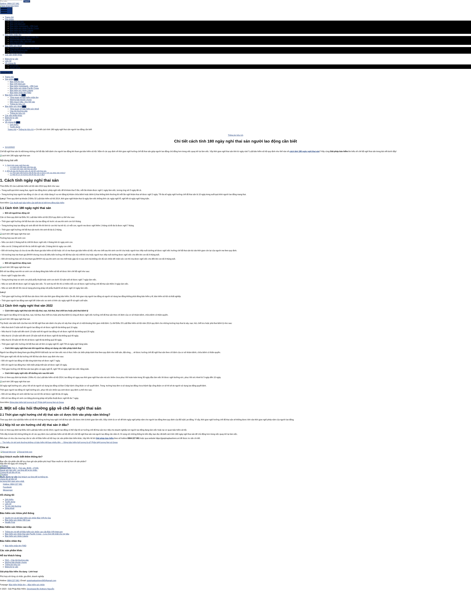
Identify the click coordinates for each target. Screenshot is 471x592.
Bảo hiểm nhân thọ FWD (20, 33)
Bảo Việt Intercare (17, 24)
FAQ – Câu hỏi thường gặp (17, 560)
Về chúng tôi (10, 63)
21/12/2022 (10, 147)
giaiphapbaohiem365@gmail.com (41, 581)
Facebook (7, 487)
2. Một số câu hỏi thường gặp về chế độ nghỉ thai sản (26, 171)
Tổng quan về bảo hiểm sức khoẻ (24, 48)
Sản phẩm (9, 19)
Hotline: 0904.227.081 (9, 4)
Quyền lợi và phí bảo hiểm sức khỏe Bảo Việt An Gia (28, 518)
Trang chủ (9, 17)
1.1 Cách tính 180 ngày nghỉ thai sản (23, 167)
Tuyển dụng (15, 68)
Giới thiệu (14, 65)
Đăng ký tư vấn (11, 59)
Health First (10, 522)
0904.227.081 (13, 581)
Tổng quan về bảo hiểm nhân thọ (24, 37)
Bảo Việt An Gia (17, 22)
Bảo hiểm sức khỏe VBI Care (17, 520)
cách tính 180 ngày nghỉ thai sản (304, 151)
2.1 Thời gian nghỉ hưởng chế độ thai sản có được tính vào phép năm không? (37, 173)
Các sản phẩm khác (13, 55)
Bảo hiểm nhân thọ (13, 35)
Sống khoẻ (9, 508)
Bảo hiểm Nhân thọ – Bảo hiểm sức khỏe (27, 585)
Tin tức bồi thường (13, 506)
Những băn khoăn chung (21, 39)
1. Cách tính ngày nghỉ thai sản (17, 165)
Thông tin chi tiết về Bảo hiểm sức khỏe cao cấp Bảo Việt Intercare (34, 532)
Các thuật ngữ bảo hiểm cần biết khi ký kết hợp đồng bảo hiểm (37, 203)
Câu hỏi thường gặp (18, 50)
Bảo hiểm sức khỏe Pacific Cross (24, 28)
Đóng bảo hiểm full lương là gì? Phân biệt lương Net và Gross (37, 402)
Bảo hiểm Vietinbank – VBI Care (24, 26)
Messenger (8, 490)
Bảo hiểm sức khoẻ (13, 46)
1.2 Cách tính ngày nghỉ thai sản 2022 (23, 169)
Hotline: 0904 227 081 (12, 484)
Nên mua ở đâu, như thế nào (22, 41)
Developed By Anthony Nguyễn (40, 589)
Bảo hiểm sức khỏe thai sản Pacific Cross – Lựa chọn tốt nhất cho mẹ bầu (37, 534)
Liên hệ (8, 61)
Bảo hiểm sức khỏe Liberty (21, 30)
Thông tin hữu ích (17, 44)
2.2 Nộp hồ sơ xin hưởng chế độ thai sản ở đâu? (27, 175)
